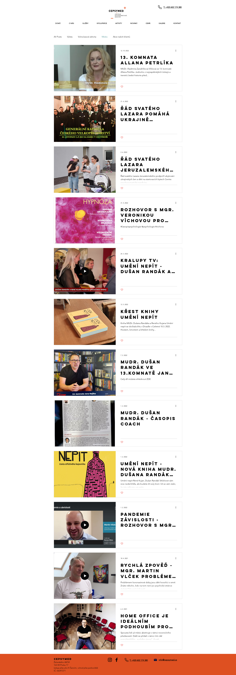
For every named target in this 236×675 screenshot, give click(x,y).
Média (104, 36)
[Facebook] (116, 659)
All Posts (58, 36)
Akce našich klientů (121, 36)
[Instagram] (110, 659)
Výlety (70, 36)
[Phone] (160, 7)
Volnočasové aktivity (87, 36)
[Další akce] (176, 50)
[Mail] (155, 660)
